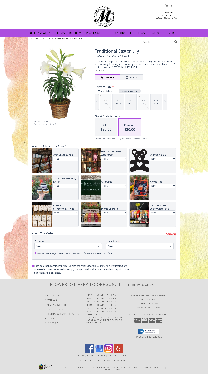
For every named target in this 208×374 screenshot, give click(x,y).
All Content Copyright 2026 (76, 367)
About (156, 33)
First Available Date (130, 91)
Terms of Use (113, 369)
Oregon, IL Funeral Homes (91, 355)
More (171, 33)
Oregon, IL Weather (89, 360)
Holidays (139, 33)
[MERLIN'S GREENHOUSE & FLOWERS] (104, 16)
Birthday (75, 33)
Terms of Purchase (152, 367)
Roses (61, 33)
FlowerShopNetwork (106, 367)
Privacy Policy (130, 367)
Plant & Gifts (95, 33)
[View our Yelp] (118, 352)
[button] (169, 6)
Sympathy (43, 33)
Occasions (118, 33)
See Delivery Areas (140, 285)
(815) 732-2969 (170, 17)
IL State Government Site (116, 360)
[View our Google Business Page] (99, 352)
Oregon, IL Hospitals (119, 355)
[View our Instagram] (108, 352)
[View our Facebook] (89, 352)
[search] (176, 41)
